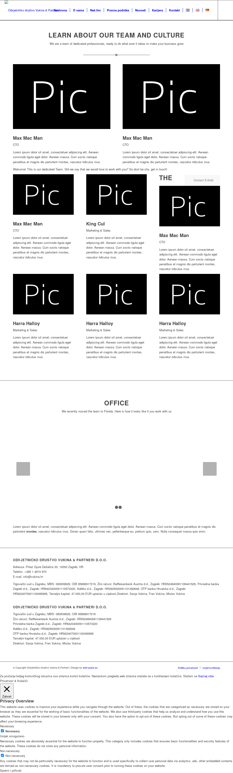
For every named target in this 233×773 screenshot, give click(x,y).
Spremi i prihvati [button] (10, 770)
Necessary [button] (7, 726)
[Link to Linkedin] (225, 10)
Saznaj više (206, 676)
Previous (23, 469)
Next (210, 469)
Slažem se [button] (190, 676)
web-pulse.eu (90, 667)
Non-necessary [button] (10, 751)
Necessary (12, 731)
